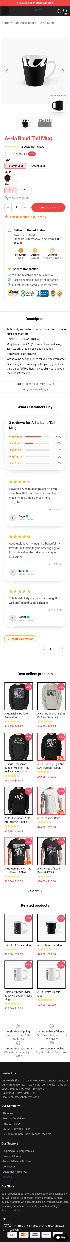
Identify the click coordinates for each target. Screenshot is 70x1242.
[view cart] (65, 11)
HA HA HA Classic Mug (17, 945)
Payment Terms (12, 1156)
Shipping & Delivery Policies (18, 1151)
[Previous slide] (7, 71)
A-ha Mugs (47, 23)
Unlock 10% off (7, 1226)
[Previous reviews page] (44, 648)
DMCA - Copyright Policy (17, 1128)
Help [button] (63, 1237)
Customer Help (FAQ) (15, 1171)
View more (35, 890)
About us (8, 1113)
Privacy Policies (12, 1123)
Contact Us (9, 1166)
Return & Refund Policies (17, 1161)
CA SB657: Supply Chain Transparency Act (27, 1134)
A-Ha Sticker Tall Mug (49, 945)
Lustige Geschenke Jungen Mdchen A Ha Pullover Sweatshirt (16, 768)
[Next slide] (63, 71)
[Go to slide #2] (45, 123)
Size (7, 184)
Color (7, 171)
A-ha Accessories (25, 23)
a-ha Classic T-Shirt (48, 818)
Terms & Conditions (14, 1118)
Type (7, 160)
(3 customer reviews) (33, 146)
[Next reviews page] (62, 648)
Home (5, 23)
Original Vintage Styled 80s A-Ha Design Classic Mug (18, 995)
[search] (59, 11)
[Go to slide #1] (25, 123)
